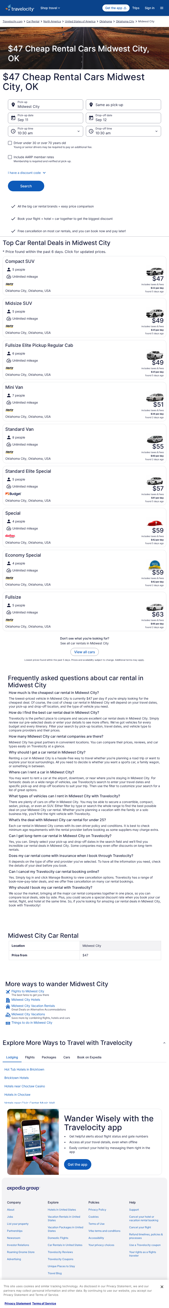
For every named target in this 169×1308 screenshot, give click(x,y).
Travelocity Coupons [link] (60, 1259)
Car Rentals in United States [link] (65, 1245)
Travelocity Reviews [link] (60, 1252)
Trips (136, 8)
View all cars (84, 652)
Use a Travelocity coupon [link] (145, 1245)
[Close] (162, 1287)
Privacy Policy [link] (97, 1209)
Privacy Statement (18, 1303)
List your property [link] (18, 1223)
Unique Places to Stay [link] (61, 1266)
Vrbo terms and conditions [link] (104, 1230)
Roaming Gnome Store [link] (21, 1252)
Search (26, 186)
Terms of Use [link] (96, 1223)
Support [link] (134, 1209)
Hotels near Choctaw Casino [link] (24, 1086)
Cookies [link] (93, 1216)
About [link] (10, 1209)
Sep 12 (101, 120)
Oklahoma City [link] (125, 21)
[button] (84, 172)
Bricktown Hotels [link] (16, 1078)
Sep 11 (23, 120)
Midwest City (29, 106)
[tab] (12, 1057)
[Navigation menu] (161, 8)
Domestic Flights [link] (58, 1238)
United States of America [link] (80, 21)
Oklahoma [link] (105, 21)
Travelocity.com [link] (12, 21)
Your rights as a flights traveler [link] (142, 1253)
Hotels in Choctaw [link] (17, 1094)
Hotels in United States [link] (62, 1209)
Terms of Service (44, 1303)
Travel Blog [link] (55, 1273)
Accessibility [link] (96, 1238)
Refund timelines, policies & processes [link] (146, 1236)
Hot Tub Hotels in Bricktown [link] (24, 1069)
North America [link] (52, 21)
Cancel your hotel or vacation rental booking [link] (143, 1218)
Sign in (149, 8)
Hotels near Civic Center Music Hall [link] (29, 1103)
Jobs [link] (10, 1216)
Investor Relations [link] (18, 1245)
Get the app (77, 1164)
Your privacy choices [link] (101, 1245)
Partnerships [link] (14, 1230)
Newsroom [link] (13, 1238)
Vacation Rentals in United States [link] (64, 1218)
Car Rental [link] (32, 21)
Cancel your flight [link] (140, 1227)
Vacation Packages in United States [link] (65, 1229)
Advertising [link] (14, 1259)
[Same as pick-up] (123, 104)
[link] (84, 993)
